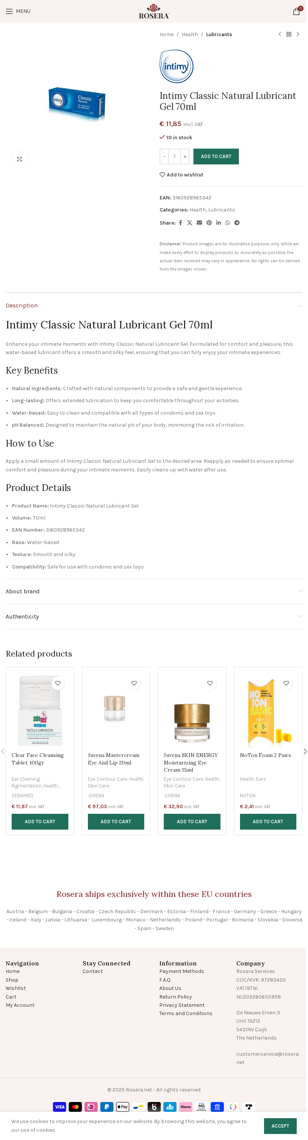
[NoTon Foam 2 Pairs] (268, 710)
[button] (40, 822)
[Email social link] (199, 223)
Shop (12, 980)
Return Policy (175, 997)
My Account (20, 1005)
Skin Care (98, 786)
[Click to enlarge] (19, 158)
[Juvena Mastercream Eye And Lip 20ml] (116, 710)
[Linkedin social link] (218, 223)
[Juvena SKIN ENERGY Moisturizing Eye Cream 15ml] (192, 710)
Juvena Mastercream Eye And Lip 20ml (113, 759)
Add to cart (216, 156)
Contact (93, 971)
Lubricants (219, 34)
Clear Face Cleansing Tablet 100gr (38, 759)
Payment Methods (181, 971)
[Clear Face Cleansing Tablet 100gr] (40, 710)
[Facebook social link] (180, 223)
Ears (261, 779)
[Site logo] (154, 11)
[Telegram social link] (237, 223)
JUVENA (96, 795)
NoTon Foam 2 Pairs (265, 755)
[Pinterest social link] (209, 223)
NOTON (247, 795)
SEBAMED (22, 795)
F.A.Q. (165, 980)
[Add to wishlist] (58, 683)
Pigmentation (27, 786)
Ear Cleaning (26, 779)
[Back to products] (288, 34)
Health (190, 34)
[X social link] (190, 223)
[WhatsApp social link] (227, 223)
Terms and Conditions (186, 1013)
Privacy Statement (182, 1005)
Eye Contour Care (107, 779)
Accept (280, 1126)
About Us (170, 988)
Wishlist (16, 988)
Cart (11, 997)
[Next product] (297, 34)
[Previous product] (279, 34)
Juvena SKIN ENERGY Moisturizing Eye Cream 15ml (191, 762)
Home (167, 34)
